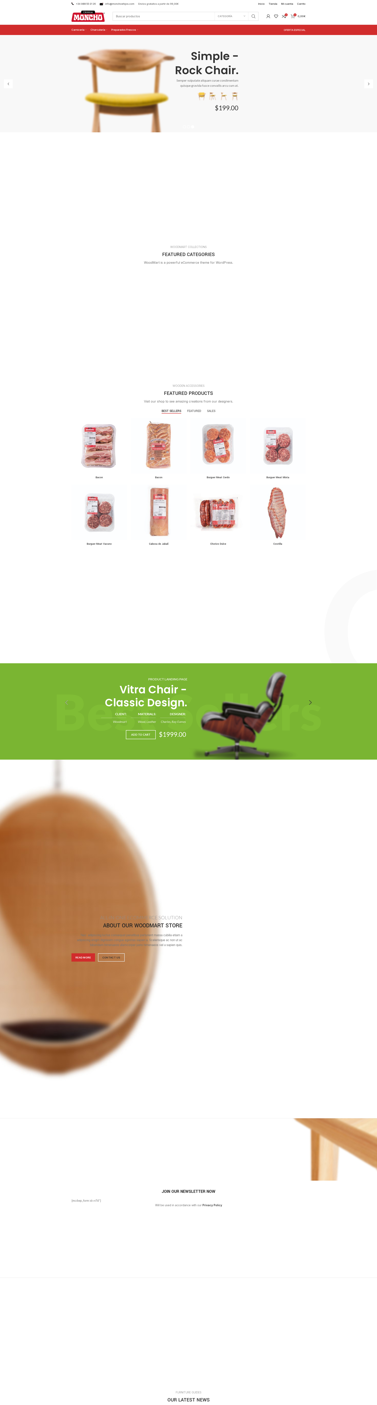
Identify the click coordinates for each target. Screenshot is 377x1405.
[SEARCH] (253, 16)
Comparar (124, 424)
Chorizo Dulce (218, 544)
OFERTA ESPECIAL (295, 29)
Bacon (99, 477)
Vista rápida (124, 433)
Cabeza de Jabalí (158, 544)
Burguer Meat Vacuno (99, 544)
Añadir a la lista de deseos (124, 442)
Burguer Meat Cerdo (218, 477)
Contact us (111, 957)
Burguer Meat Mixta (277, 477)
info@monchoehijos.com (119, 3)
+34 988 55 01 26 (86, 3)
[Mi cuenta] (268, 16)
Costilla (277, 544)
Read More (83, 957)
